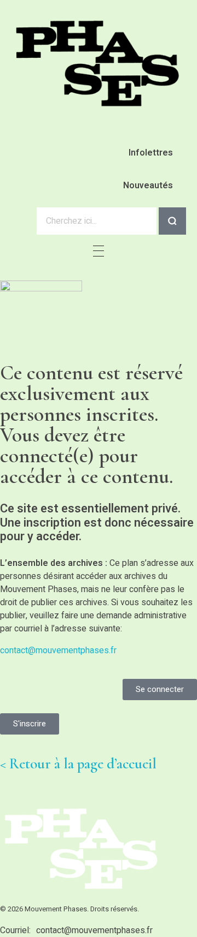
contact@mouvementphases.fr (58, 650)
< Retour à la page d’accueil (78, 764)
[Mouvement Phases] (98, 63)
